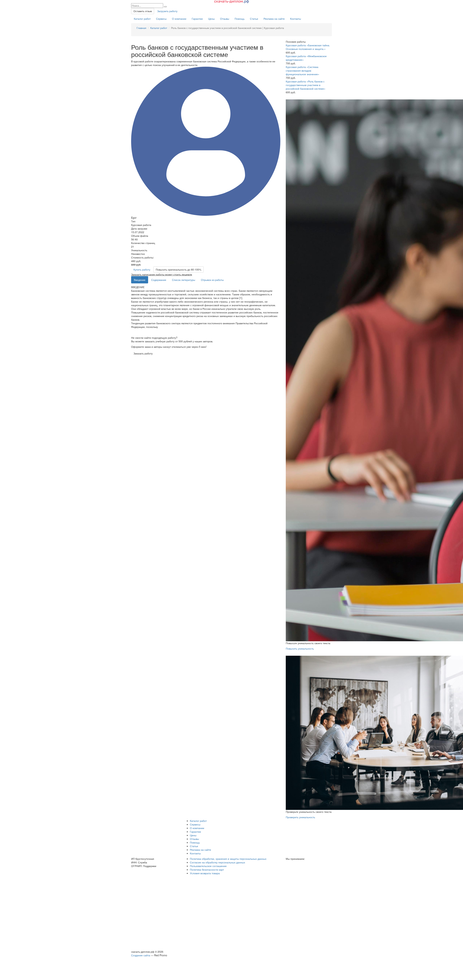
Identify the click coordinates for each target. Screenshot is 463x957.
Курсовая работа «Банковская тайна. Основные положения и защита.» (308, 47)
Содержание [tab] (158, 280)
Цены (211, 18)
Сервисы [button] (195, 824)
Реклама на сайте (274, 18)
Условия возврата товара (205, 873)
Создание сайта (140, 955)
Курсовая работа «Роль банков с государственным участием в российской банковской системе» (305, 85)
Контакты (295, 18)
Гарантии (197, 18)
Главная (141, 28)
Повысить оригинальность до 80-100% (178, 269)
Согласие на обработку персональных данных (217, 862)
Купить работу (141, 269)
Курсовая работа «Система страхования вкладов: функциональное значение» (302, 70)
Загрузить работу (167, 11)
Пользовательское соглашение (208, 866)
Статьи (254, 18)
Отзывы (224, 18)
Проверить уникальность (300, 817)
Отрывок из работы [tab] (212, 280)
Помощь (240, 18)
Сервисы (161, 18)
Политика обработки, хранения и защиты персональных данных (228, 858)
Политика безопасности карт (207, 869)
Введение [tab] (139, 280)
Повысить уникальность (300, 648)
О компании (179, 18)
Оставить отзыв (142, 11)
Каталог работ (142, 18)
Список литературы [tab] (183, 280)
